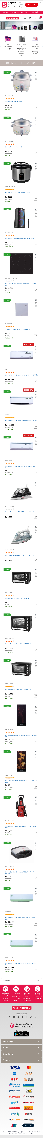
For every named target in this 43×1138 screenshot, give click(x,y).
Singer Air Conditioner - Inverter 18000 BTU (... (21, 420)
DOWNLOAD (31, 5)
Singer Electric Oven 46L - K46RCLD (18, 689)
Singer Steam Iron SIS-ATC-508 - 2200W (19, 512)
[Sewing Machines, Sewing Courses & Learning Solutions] (35, 45)
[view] (36, 78)
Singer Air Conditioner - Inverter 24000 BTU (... (20, 467)
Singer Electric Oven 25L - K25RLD (17, 598)
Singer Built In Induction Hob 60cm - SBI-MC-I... (21, 284)
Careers (24, 12)
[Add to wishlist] (36, 72)
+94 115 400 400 (13, 12)
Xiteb (32, 1134)
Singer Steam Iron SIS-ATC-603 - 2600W (19, 555)
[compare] (36, 75)
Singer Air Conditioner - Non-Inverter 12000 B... (20, 963)
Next (37, 980)
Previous (7, 980)
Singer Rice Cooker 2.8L (13, 101)
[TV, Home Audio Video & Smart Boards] (8, 43)
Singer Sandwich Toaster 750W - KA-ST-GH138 (19, 872)
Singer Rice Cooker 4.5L (13, 147)
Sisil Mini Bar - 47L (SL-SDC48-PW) (17, 329)
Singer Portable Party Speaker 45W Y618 (19, 238)
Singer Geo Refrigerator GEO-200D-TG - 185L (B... (21, 735)
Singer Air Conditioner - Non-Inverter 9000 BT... (20, 918)
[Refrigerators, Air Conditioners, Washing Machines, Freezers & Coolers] (21, 46)
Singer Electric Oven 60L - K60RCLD (18, 644)
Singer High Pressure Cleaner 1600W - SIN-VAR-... (20, 827)
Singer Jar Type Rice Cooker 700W (17, 192)
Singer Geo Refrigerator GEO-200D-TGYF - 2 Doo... (21, 781)
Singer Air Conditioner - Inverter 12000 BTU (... (21, 375)
